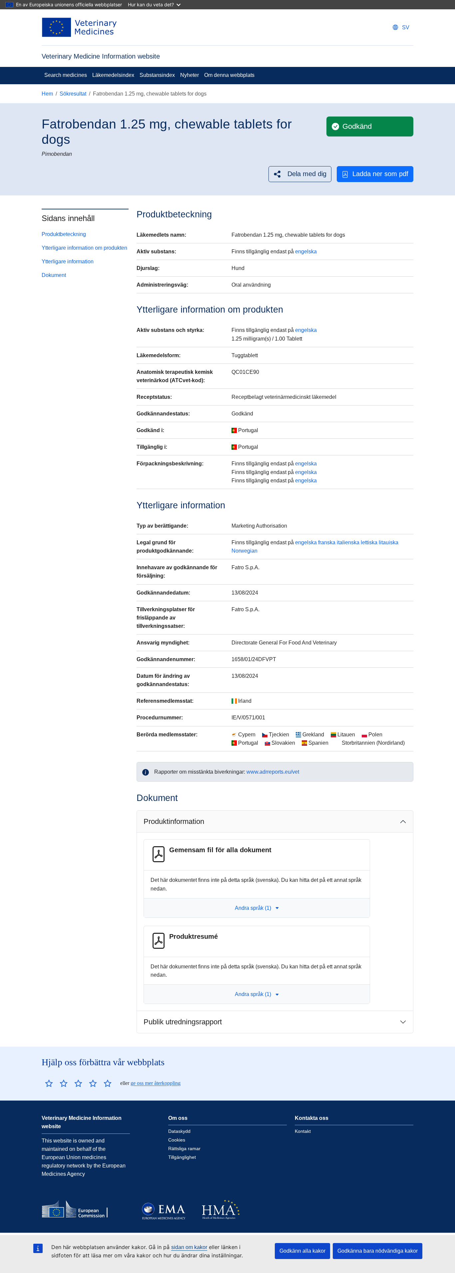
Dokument (54, 275)
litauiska (388, 542)
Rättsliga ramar (184, 1148)
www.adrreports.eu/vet (272, 772)
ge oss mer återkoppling (156, 1083)
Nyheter (189, 75)
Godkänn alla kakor (302, 1251)
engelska (306, 251)
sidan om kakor (189, 1247)
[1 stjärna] (49, 1083)
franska (326, 542)
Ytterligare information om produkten (84, 248)
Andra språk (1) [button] (253, 908)
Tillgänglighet (182, 1157)
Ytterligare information (68, 261)
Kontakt (303, 1131)
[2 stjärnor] (56, 1083)
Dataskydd (179, 1131)
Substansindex (157, 75)
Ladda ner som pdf (380, 173)
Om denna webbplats (229, 75)
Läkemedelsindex (113, 75)
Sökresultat (73, 94)
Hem (47, 94)
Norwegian (244, 551)
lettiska (369, 542)
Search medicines (65, 75)
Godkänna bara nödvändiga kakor (377, 1251)
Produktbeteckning (64, 234)
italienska (348, 542)
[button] (299, 174)
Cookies (176, 1140)
